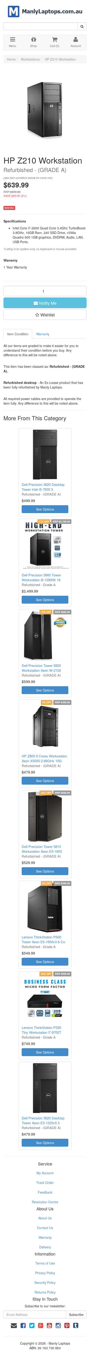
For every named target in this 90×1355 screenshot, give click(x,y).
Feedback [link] (45, 1192)
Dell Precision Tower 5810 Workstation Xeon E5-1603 (42, 849)
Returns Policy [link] (45, 1292)
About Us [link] (45, 1218)
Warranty (42, 334)
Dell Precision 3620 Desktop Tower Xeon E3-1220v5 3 (43, 1120)
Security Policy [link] (45, 1282)
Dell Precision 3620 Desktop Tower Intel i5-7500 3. (43, 487)
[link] (23, 1325)
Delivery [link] (45, 1247)
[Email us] (14, 1325)
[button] (45, 314)
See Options (45, 509)
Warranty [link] (45, 1237)
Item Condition (17, 334)
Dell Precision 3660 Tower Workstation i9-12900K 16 (41, 577)
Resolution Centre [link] (45, 1202)
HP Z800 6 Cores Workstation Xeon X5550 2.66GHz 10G (44, 758)
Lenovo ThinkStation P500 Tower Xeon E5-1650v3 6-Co (43, 939)
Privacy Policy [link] (45, 1272)
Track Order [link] (45, 1182)
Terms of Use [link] (45, 1263)
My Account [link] (45, 1173)
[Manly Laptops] (45, 8)
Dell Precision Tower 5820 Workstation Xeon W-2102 (41, 668)
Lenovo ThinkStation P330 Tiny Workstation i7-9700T (41, 1030)
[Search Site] (82, 26)
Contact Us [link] (45, 1227)
